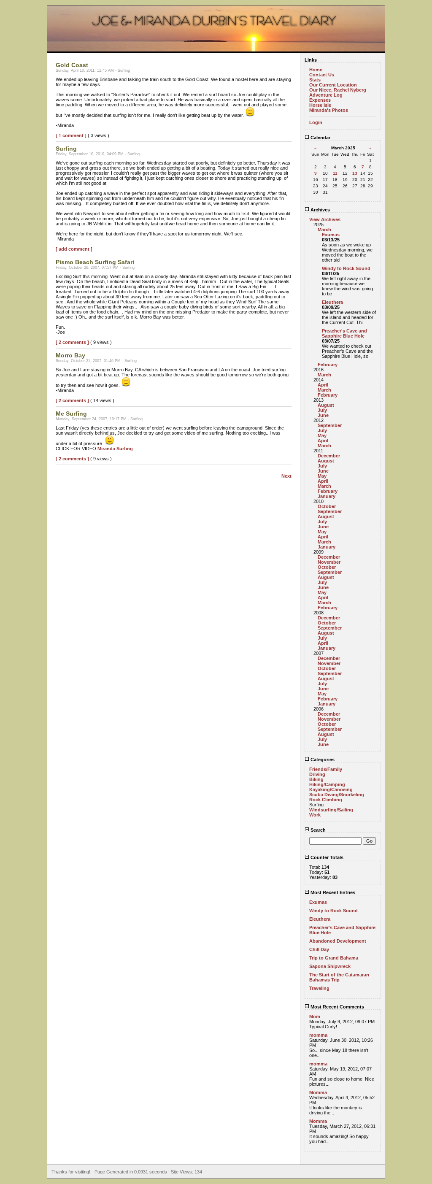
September (330, 425)
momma (318, 1035)
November (329, 562)
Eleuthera (332, 302)
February (328, 364)
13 (354, 173)
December (329, 455)
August (326, 405)
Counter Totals (326, 857)
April (323, 384)
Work (315, 814)
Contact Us (321, 74)
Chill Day (319, 949)
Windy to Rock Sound (346, 268)
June (323, 415)
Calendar (319, 137)
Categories (322, 759)
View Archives (324, 219)
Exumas (331, 234)
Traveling (319, 988)
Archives (319, 209)
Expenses (320, 100)
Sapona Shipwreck (330, 966)
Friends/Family (325, 769)
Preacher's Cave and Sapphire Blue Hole (344, 333)
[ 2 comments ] (72, 342)
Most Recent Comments (336, 1006)
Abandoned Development (337, 940)
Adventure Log (326, 94)
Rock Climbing (325, 799)
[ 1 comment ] (71, 135)
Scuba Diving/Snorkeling (336, 794)
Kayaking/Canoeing (331, 789)
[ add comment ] (74, 248)
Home (315, 69)
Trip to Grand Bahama (333, 957)
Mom (314, 1016)
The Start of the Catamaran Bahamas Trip (339, 977)
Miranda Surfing (115, 448)
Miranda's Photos (328, 110)
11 (335, 173)
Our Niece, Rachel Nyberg (337, 89)
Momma (318, 1092)
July (322, 410)
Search (317, 830)
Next (286, 475)
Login (315, 122)
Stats (315, 79)
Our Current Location (333, 84)
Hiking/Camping (327, 784)
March (324, 229)
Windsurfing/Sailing (331, 809)
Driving (317, 774)
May (322, 435)
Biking (316, 779)
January (326, 496)
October (327, 506)
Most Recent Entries (332, 892)
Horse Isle (320, 105)
